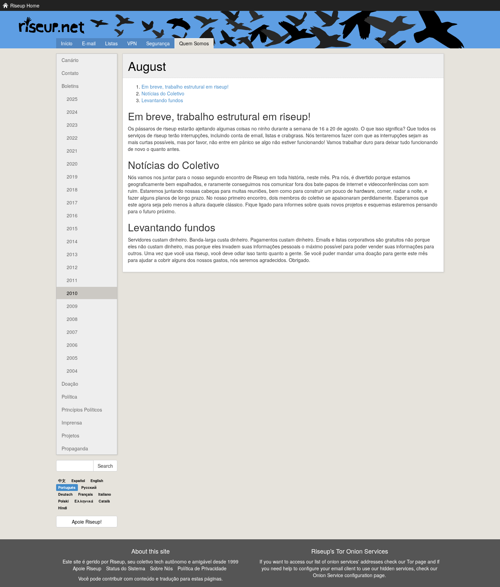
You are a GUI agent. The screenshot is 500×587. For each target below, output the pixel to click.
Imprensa (72, 422)
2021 (72, 150)
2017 (72, 202)
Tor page (416, 561)
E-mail (89, 43)
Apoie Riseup (87, 568)
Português (67, 487)
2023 (72, 124)
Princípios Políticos (82, 409)
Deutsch (65, 494)
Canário (70, 60)
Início (66, 43)
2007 (72, 331)
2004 (72, 370)
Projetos (70, 435)
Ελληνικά (83, 501)
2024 (72, 111)
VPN (132, 43)
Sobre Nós (161, 568)
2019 (72, 176)
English (96, 480)
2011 (72, 280)
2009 (72, 306)
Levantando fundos (162, 100)
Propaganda (75, 448)
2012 (72, 267)
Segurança (158, 43)
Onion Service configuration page (349, 575)
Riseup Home (24, 5)
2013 (72, 254)
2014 (72, 241)
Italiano (104, 494)
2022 (72, 137)
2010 (72, 293)
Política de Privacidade (202, 568)
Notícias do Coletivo (162, 93)
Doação (70, 383)
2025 (72, 98)
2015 (72, 228)
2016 (72, 215)
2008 (72, 318)
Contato (70, 72)
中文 (62, 480)
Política (69, 396)
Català (104, 501)
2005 (72, 357)
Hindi (62, 507)
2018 (72, 189)
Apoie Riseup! (87, 521)
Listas (111, 43)
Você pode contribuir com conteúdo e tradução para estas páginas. (150, 578)
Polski (63, 501)
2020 (72, 163)
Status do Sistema (125, 568)
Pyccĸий (89, 487)
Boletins (70, 85)
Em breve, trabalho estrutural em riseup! (185, 86)
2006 (72, 344)
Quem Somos (194, 43)
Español (78, 480)
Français (85, 494)
